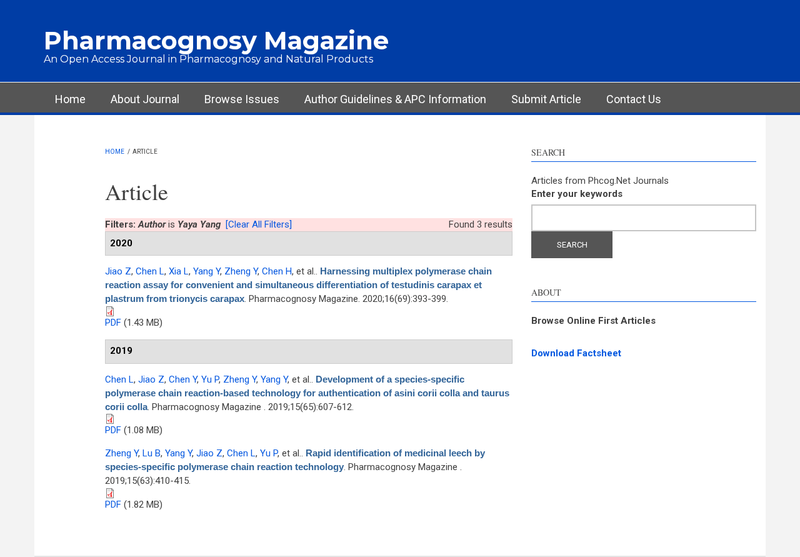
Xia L (179, 271)
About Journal (145, 99)
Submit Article (546, 99)
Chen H (277, 271)
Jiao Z (118, 271)
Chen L (150, 271)
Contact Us (633, 99)
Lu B (151, 453)
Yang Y (206, 271)
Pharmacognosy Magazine (216, 40)
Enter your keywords (576, 193)
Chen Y (183, 379)
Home (70, 99)
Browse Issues (241, 99)
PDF (113, 322)
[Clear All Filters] (259, 224)
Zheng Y (241, 271)
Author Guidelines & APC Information (395, 99)
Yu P (210, 379)
